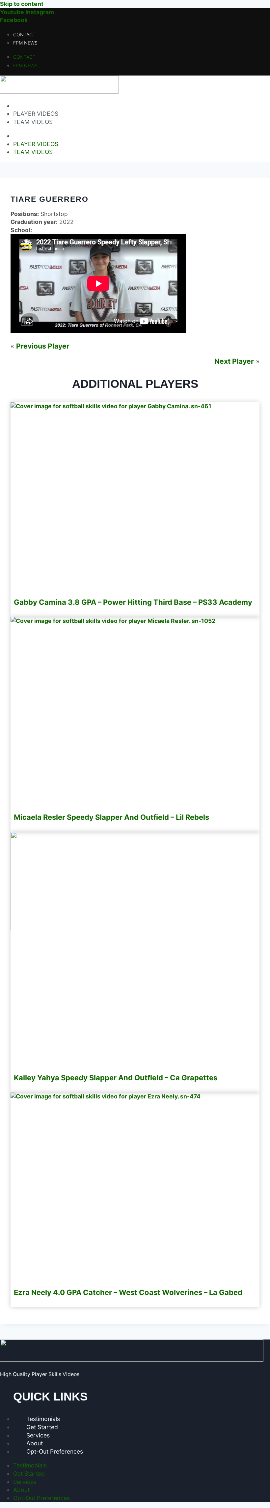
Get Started (42, 1427)
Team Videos (33, 121)
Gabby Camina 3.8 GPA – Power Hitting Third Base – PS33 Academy (133, 602)
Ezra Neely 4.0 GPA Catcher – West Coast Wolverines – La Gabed (128, 1292)
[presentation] (111, 406)
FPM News (25, 43)
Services (38, 1435)
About (34, 1443)
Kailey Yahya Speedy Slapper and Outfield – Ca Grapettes (115, 1077)
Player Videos (35, 113)
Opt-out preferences (54, 1451)
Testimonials (43, 1418)
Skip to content (21, 3)
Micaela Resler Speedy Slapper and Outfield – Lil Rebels (111, 817)
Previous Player (42, 346)
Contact (24, 34)
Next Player (234, 361)
